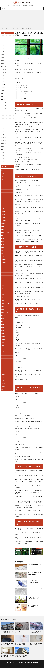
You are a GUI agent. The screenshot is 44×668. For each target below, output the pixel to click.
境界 (3, 253)
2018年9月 (3, 146)
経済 (14, 5)
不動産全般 (4, 214)
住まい (3, 223)
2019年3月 (3, 128)
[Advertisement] (22, 19)
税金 (3, 327)
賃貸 (3, 354)
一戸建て (4, 208)
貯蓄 (3, 351)
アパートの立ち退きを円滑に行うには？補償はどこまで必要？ (36, 632)
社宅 (3, 324)
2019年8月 (3, 114)
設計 (3, 348)
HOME (3, 28)
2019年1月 (3, 134)
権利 (3, 306)
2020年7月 (3, 81)
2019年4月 (3, 125)
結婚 (3, 342)
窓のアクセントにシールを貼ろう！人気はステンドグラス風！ (35, 598)
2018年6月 (3, 155)
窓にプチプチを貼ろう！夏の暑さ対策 (35, 589)
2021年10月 (3, 36)
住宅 (9, 5)
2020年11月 (3, 69)
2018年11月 (3, 140)
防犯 (3, 377)
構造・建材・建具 (5, 303)
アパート (10, 28)
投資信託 (4, 285)
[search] (42, 8)
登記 (3, 321)
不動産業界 (4, 220)
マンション (4, 196)
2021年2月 (3, 60)
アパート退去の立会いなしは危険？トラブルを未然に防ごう (7, 632)
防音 (3, 380)
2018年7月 (3, 152)
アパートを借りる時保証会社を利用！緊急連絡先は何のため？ (21, 656)
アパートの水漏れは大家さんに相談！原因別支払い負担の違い (7, 644)
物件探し (4, 315)
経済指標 (4, 336)
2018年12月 (3, 137)
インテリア (4, 182)
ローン (3, 205)
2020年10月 (3, 72)
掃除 (3, 288)
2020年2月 (3, 96)
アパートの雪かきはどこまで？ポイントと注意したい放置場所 (35, 581)
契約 (3, 256)
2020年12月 (3, 66)
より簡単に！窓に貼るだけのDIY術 (23, 95)
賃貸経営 (4, 359)
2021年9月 (3, 39)
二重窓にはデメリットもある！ (23, 89)
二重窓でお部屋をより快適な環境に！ (24, 98)
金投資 (3, 371)
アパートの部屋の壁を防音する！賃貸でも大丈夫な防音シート (7, 656)
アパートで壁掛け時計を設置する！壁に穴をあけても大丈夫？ (36, 644)
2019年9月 (3, 111)
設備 (3, 345)
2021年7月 (3, 45)
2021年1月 (3, 63)
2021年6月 (3, 48)
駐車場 (3, 386)
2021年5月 (3, 51)
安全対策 (4, 259)
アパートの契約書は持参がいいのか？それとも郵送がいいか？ (34, 565)
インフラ (4, 185)
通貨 (3, 365)
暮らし (5, 5)
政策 (3, 291)
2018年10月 (3, 143)
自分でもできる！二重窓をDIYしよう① (24, 91)
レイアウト (4, 202)
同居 (3, 241)
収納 (3, 238)
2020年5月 (3, 87)
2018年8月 (3, 149)
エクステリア (4, 188)
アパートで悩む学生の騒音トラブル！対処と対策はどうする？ (21, 644)
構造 (3, 300)
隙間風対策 (4, 383)
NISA (3, 173)
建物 (3, 276)
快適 (3, 279)
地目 (3, 250)
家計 (3, 265)
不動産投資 (4, 217)
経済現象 (4, 339)
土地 (3, 244)
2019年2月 (3, 131)
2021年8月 (3, 42)
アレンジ (4, 179)
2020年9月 (3, 75)
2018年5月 (3, 158)
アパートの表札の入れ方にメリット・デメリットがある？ (21, 632)
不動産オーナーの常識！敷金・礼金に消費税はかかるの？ (35, 573)
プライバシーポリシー (23, 5)
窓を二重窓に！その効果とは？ (23, 87)
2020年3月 (3, 93)
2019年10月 (3, 108)
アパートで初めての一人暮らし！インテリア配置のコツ (35, 606)
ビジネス (4, 193)
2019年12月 (3, 102)
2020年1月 (3, 99)
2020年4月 (3, 90)
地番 (3, 247)
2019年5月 (3, 122)
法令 (3, 309)
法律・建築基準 (5, 312)
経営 (17, 5)
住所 (3, 229)
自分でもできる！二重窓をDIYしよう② (24, 93)
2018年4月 (3, 161)
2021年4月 (3, 54)
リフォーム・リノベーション (7, 199)
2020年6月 (3, 84)
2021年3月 (3, 57)
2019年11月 (3, 105)
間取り (3, 374)
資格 (3, 362)
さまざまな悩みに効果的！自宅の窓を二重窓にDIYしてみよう (22, 28)
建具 (3, 271)
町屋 (3, 318)
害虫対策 (4, 262)
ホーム (2, 5)
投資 (11, 5)
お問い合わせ (30, 5)
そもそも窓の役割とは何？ (22, 85)
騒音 (3, 389)
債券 (3, 235)
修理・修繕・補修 (5, 232)
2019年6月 (3, 119)
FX (2, 170)
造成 (3, 368)
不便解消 (4, 211)
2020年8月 (3, 78)
